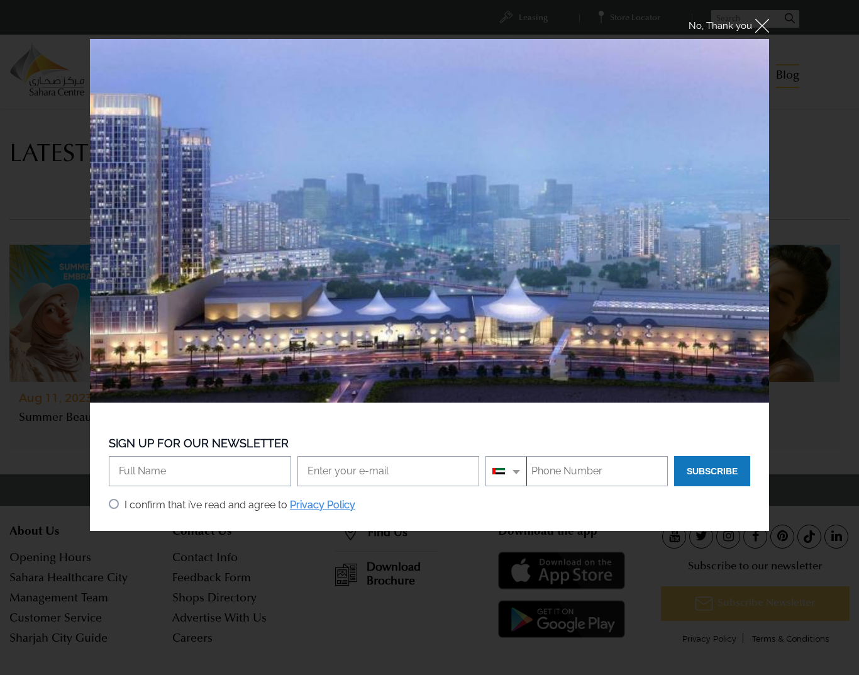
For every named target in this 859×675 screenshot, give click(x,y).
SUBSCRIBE (712, 471)
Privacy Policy (322, 505)
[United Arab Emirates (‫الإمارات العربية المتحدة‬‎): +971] (506, 471)
